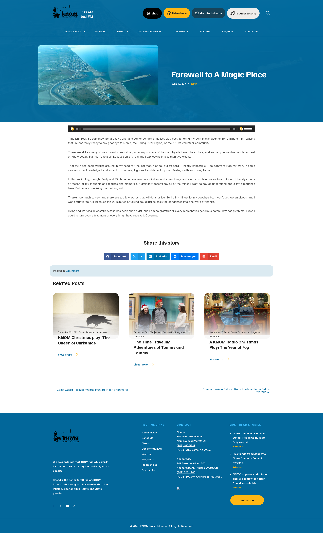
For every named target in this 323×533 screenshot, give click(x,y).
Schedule (100, 31)
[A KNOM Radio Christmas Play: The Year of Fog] (237, 315)
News (120, 31)
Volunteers (72, 270)
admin (193, 83)
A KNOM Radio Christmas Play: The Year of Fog (233, 344)
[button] (85, 31)
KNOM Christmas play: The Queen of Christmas (84, 340)
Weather (205, 31)
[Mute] (241, 129)
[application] (161, 128)
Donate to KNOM (152, 448)
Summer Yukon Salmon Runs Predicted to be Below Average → (236, 390)
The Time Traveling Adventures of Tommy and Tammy (159, 347)
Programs (227, 31)
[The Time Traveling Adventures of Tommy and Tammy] (161, 315)
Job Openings (149, 464)
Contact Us (251, 31)
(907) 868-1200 (186, 472)
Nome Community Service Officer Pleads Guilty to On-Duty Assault (249, 438)
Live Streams (181, 31)
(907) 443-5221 (186, 445)
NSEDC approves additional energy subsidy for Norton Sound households (250, 478)
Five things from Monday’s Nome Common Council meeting (249, 458)
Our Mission (168, 332)
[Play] (72, 129)
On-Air (82, 332)
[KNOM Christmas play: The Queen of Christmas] (86, 315)
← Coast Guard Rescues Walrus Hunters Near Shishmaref (90, 389)
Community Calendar (150, 31)
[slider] (248, 128)
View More (65, 354)
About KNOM (73, 31)
